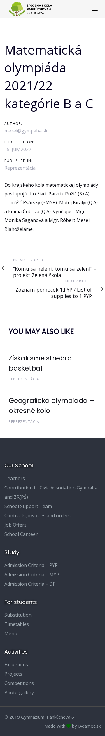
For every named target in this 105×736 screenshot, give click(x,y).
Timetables (16, 624)
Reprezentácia (20, 168)
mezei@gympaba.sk (26, 131)
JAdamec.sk (89, 726)
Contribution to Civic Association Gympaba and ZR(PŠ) (50, 492)
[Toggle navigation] (83, 9)
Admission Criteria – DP (30, 584)
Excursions (16, 664)
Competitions (19, 683)
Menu (10, 633)
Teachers (14, 478)
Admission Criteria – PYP (31, 565)
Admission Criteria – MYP (31, 574)
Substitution (18, 615)
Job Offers (15, 525)
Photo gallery (19, 692)
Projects (13, 674)
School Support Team (28, 506)
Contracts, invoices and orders (37, 515)
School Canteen (21, 534)
